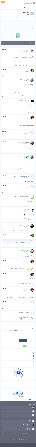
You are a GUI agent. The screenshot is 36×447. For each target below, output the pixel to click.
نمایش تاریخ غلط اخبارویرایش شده (27, 424)
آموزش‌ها (23, 7)
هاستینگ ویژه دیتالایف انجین (30, 399)
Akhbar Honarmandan (26, 196)
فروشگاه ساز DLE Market (30, 379)
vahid (28, 209)
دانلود (33, 58)
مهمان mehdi (30, 410)
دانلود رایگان (27, 7)
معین (28, 225)
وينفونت (18, 93)
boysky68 (22, 14)
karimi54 (28, 312)
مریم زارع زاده (27, 273)
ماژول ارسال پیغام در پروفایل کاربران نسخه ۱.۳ (26, 365)
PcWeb (28, 250)
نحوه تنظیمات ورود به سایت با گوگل (27, 355)
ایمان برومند (27, 117)
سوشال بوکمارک (26, 12)
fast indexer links (29, 428)
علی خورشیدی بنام (27, 185)
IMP (28, 70)
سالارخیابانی (27, 50)
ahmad (28, 132)
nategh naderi (27, 100)
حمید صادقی (27, 79)
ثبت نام (3, 3)
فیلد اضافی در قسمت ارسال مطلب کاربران (26, 420)
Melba (31, 414)
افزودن (25, 346)
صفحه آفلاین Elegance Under (28, 362)
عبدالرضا (28, 302)
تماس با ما (19, 7)
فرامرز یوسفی (27, 142)
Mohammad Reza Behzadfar (25, 176)
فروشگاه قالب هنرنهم (18, 92)
